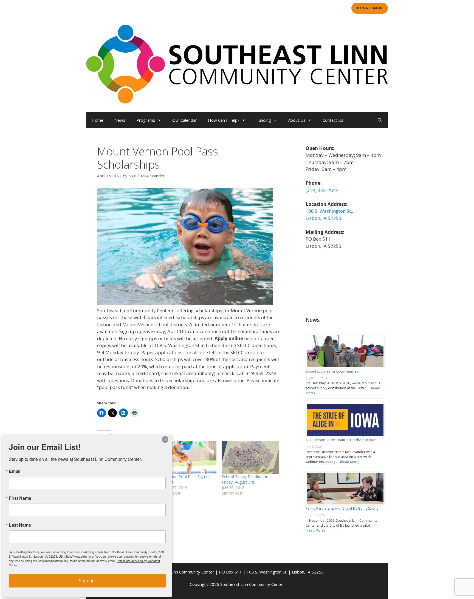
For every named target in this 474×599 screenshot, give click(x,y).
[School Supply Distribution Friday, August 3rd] (250, 457)
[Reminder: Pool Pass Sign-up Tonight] (188, 457)
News (119, 120)
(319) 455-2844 (322, 190)
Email (14, 471)
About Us (297, 120)
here (249, 338)
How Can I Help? (223, 120)
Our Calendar (184, 120)
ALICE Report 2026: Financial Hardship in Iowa (341, 440)
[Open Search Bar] (380, 120)
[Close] (165, 439)
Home (97, 120)
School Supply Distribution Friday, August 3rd (245, 479)
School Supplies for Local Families (332, 371)
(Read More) (348, 461)
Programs (145, 120)
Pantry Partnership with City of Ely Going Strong (342, 508)
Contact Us (333, 120)
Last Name (20, 525)
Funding (263, 120)
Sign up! (87, 581)
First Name (20, 498)
